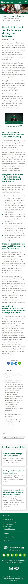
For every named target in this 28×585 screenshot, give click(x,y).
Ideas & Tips (20, 16)
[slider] (14, 122)
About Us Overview (9, 519)
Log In (19, 2)
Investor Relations (9, 524)
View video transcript (12, 126)
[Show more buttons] (21, 122)
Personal (11, 16)
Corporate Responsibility (10, 522)
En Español (19, 562)
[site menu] (25, 2)
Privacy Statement (7, 560)
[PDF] (20, 126)
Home (4, 16)
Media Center (8, 526)
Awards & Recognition (10, 528)
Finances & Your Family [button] (11, 437)
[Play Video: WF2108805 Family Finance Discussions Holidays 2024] (14, 117)
